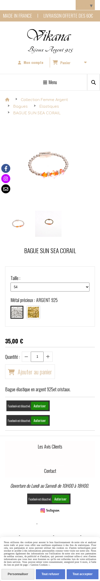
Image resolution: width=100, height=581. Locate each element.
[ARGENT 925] (17, 312)
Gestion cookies (36, 535)
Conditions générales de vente (69, 523)
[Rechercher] (93, 82)
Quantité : (12, 356)
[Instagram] (5, 178)
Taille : (15, 278)
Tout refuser (50, 574)
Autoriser (40, 405)
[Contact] (5, 188)
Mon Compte (67, 535)
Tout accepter (83, 574)
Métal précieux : (34, 300)
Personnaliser (18, 574)
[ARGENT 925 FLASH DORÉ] (33, 312)
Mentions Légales (18, 523)
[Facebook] (5, 168)
